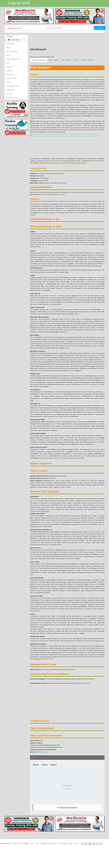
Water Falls (10, 90)
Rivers (8, 82)
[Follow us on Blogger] (89, 843)
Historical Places (12, 97)
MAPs (76, 60)
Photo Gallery (53, 60)
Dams (8, 55)
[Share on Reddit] (93, 843)
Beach (8, 47)
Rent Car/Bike (62, 843)
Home (26, 843)
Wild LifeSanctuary (12, 86)
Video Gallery (66, 60)
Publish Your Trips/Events (48, 843)
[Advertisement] (22, 150)
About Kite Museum (38, 60)
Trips (31, 843)
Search (100, 28)
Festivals (9, 94)
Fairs (7, 63)
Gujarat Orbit (19, 3)
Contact (76, 843)
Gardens (9, 71)
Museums (9, 67)
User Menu (15, 40)
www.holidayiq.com (41, 752)
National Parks (11, 78)
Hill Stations (10, 74)
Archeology (10, 44)
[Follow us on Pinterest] (97, 843)
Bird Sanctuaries (12, 51)
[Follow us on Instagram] (101, 843)
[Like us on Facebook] (82, 843)
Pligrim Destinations (13, 59)
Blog (70, 843)
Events (37, 843)
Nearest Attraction (88, 60)
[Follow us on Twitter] (86, 843)
